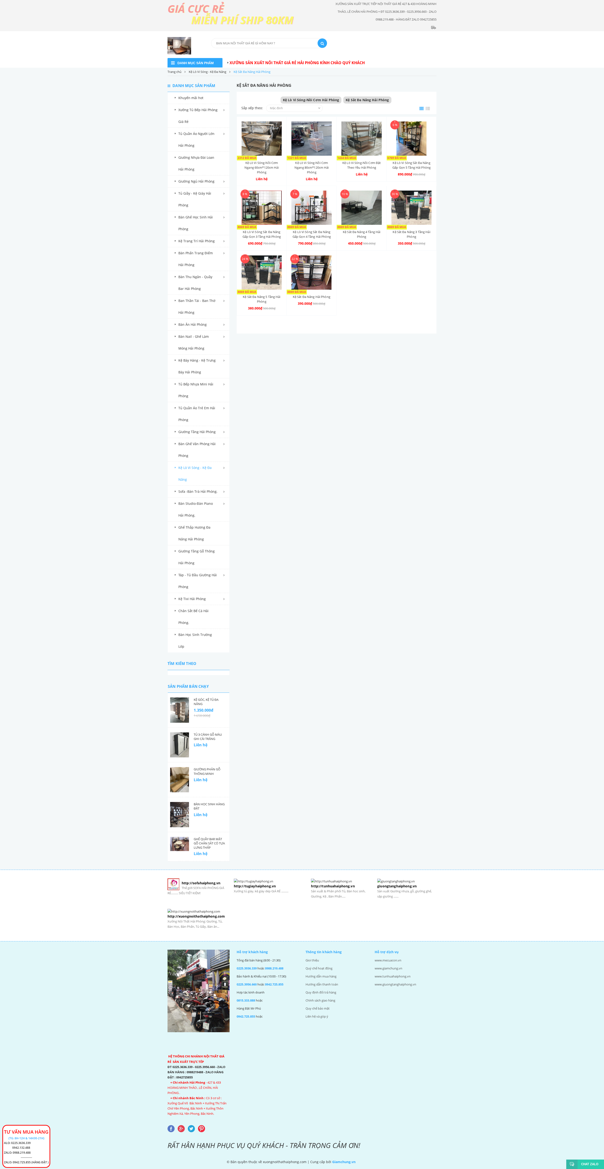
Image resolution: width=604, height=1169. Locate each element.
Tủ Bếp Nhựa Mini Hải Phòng (195, 390)
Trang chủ (174, 72)
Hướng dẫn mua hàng (321, 976)
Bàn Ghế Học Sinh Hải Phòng (195, 223)
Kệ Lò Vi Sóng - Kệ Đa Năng (207, 72)
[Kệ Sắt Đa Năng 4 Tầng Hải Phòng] (361, 208)
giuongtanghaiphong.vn (397, 886)
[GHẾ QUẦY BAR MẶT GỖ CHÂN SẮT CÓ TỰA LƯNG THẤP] (179, 844)
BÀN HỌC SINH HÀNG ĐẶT (209, 806)
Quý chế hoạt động (319, 968)
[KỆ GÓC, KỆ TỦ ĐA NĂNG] (179, 710)
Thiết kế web (367, 1162)
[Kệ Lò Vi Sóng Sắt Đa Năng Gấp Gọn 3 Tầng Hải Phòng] (262, 208)
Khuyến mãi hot (190, 98)
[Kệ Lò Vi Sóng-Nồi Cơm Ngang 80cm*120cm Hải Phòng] (311, 138)
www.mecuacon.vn (388, 960)
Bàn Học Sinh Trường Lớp (195, 640)
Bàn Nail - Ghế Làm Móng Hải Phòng (193, 342)
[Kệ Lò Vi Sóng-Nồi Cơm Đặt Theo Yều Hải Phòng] (361, 138)
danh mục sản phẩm (195, 63)
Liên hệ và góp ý (317, 1016)
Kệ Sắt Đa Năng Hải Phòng (367, 100)
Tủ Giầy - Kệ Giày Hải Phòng (194, 199)
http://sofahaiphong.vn (201, 883)
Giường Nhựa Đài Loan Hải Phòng (196, 163)
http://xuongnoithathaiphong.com (196, 916)
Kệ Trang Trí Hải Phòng (196, 241)
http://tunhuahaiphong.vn (333, 886)
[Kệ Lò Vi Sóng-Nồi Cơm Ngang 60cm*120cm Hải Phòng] (262, 138)
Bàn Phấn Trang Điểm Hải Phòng (195, 259)
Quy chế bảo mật (318, 1008)
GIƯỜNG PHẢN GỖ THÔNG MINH (207, 771)
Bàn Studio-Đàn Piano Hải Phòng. (195, 509)
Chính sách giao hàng (320, 1000)
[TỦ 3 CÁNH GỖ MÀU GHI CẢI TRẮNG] (179, 745)
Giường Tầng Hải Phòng (197, 432)
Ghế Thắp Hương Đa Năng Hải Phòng (194, 533)
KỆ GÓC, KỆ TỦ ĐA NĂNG (206, 701)
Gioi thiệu (312, 960)
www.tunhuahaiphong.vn (393, 976)
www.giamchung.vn (388, 968)
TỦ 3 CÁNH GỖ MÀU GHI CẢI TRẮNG (208, 736)
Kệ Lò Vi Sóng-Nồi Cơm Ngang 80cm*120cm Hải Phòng (311, 167)
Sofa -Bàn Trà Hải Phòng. (198, 491)
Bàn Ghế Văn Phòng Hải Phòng (197, 450)
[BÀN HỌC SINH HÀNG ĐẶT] (179, 814)
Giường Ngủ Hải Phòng (196, 181)
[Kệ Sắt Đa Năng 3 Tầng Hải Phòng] (411, 208)
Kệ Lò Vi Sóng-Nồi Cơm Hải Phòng (311, 100)
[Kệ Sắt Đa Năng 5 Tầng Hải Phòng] (262, 272)
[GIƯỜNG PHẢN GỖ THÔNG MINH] (179, 780)
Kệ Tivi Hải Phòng (192, 599)
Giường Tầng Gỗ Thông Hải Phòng (196, 557)
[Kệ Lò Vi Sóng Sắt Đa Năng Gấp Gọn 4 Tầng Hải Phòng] (311, 208)
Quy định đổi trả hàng (321, 992)
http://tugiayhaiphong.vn (255, 886)
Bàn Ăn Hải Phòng (192, 324)
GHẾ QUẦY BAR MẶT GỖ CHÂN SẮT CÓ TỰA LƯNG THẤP (209, 843)
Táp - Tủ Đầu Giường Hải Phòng (197, 581)
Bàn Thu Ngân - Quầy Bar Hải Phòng (195, 283)
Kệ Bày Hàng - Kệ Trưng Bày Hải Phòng (197, 366)
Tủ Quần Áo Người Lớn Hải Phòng (196, 139)
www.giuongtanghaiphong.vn (395, 984)
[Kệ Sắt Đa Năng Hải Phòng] (311, 272)
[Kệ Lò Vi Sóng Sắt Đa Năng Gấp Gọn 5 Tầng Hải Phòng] (411, 138)
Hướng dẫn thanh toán (322, 984)
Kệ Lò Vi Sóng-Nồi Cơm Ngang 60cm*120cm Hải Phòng (261, 167)
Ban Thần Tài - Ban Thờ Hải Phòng (196, 306)
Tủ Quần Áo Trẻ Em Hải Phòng (196, 414)
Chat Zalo (589, 1164)
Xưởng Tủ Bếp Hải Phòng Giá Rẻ (198, 116)
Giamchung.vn (344, 1162)
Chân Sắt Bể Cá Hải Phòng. (193, 617)
